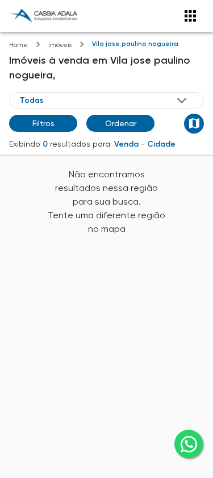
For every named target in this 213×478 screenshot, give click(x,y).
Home (18, 45)
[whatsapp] (188, 444)
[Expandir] (182, 101)
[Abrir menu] (190, 16)
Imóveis (60, 45)
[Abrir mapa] (194, 124)
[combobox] (104, 100)
